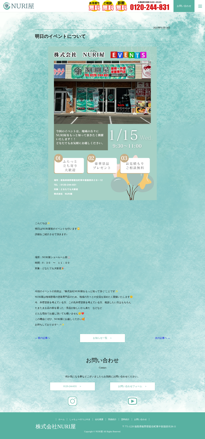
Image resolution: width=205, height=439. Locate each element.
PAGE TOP (198, 422)
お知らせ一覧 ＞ (102, 338)
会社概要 (99, 419)
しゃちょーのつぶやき (79, 419)
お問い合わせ (184, 6)
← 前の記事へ (42, 338)
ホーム (61, 419)
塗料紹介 (125, 419)
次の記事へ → (162, 338)
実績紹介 (112, 419)
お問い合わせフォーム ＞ (132, 386)
